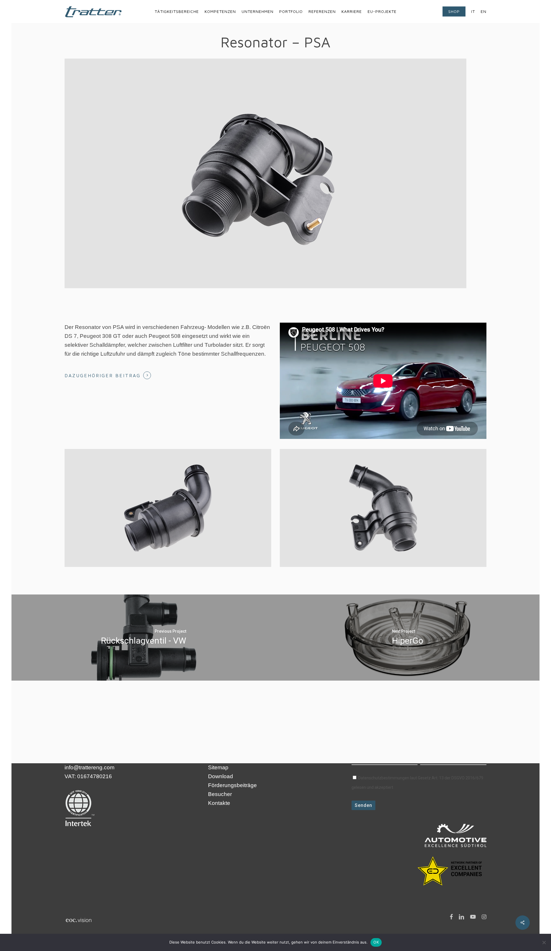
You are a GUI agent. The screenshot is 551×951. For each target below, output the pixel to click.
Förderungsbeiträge (232, 785)
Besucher (220, 794)
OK (376, 942)
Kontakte (219, 803)
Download (220, 776)
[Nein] (544, 942)
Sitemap (218, 767)
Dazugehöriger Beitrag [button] (103, 375)
